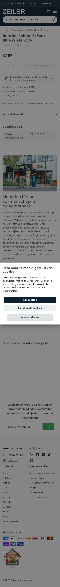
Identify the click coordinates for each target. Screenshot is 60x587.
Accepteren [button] (30, 299)
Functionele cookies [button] (30, 308)
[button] (30, 317)
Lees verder (24, 291)
